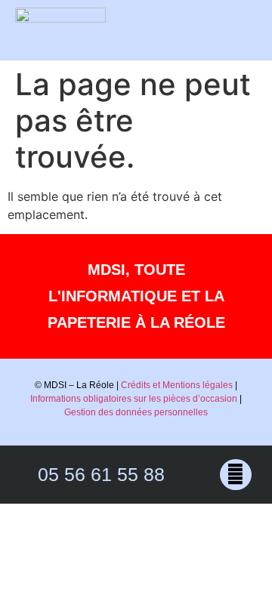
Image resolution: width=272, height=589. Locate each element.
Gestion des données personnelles (136, 412)
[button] (241, 29)
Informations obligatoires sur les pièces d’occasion (133, 398)
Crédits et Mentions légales (177, 385)
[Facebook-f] (235, 474)
